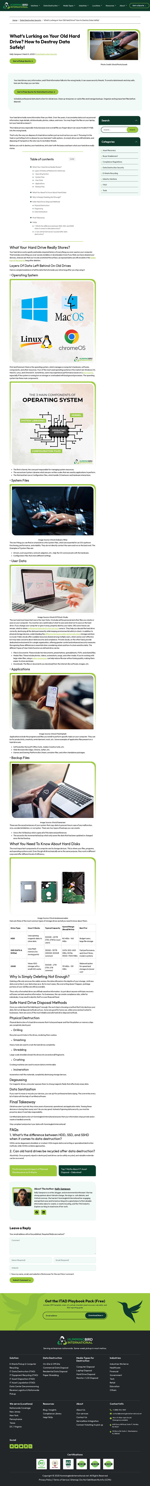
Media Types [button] (68, 5)
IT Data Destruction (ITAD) (22, 1371)
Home (14, 20)
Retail (112, 1382)
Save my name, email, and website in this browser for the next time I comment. (42, 1274)
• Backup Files (40, 187)
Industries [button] (83, 5)
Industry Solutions (110, 179)
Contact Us (81, 1417)
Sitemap (74, 1479)
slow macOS (88, 372)
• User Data (39, 180)
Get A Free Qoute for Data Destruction (35, 92)
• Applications (40, 183)
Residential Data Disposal (55, 1371)
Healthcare (115, 1367)
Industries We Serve (119, 1364)
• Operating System (42, 174)
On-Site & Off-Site (51, 1364)
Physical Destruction (42, 205)
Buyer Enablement (110, 156)
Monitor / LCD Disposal (87, 1378)
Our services (82, 1413)
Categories (108, 141)
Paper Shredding (51, 1375)
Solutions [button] (34, 5)
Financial (114, 1371)
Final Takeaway (38, 218)
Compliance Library (52, 1413)
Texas (12, 1423)
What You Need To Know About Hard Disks (49, 192)
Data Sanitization (41, 212)
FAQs (34, 222)
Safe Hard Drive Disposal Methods (46, 202)
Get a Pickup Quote (22, 61)
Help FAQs (48, 1417)
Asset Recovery (109, 150)
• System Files (39, 177)
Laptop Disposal (84, 1370)
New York (14, 1415)
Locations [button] (96, 5)
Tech (112, 1379)
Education (115, 1386)
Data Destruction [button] (50, 5)
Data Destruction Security (30, 20)
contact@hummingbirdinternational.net (127, 1414)
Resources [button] (110, 5)
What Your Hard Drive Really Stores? (47, 167)
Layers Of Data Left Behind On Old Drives (50, 171)
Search (106, 120)
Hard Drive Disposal (85, 1374)
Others (113, 1390)
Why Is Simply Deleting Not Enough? (46, 197)
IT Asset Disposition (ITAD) (22, 1379)
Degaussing (39, 209)
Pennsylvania (16, 1419)
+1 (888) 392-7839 (119, 1410)
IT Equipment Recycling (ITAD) (24, 1375)
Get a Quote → (139, 5)
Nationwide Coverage (20, 1408)
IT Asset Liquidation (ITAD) (22, 1382)
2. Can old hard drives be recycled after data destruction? (51, 233)
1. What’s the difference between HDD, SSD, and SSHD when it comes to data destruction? (54, 227)
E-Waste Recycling (110, 173)
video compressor (40, 658)
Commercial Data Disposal (55, 1367)
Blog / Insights (49, 1409)
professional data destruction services (43, 628)
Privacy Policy (45, 1479)
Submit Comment (21, 1280)
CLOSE (72, 159)
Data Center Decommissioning (24, 1386)
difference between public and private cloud (62, 634)
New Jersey (15, 1411)
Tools (105, 190)
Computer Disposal (85, 1366)
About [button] (122, 5)
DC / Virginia (16, 1426)
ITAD (105, 185)
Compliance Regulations (112, 162)
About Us (80, 1409)
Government (116, 1375)
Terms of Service (61, 1479)
